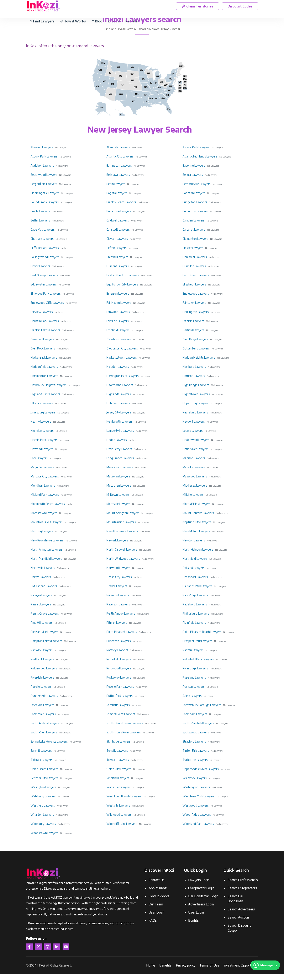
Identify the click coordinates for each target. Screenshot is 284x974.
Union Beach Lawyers (44, 769)
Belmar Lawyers (193, 174)
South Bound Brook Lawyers (124, 723)
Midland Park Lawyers (45, 494)
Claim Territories (199, 6)
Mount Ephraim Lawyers (198, 513)
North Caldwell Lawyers (121, 549)
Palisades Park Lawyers (197, 586)
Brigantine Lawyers (118, 211)
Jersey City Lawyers (118, 412)
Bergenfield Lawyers (44, 184)
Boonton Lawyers (194, 193)
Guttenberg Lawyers (196, 348)
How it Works (74, 21)
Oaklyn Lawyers (41, 577)
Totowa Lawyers (41, 759)
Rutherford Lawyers (119, 695)
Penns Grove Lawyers (45, 613)
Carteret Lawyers (194, 229)
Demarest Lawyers (195, 257)
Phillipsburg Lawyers (196, 613)
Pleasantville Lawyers (44, 631)
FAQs (153, 920)
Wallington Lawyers (43, 787)
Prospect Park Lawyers (197, 641)
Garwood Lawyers (42, 339)
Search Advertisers (241, 909)
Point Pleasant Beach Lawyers (202, 631)
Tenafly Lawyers (117, 750)
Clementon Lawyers (195, 238)
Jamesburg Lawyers (43, 412)
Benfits (193, 920)
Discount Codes (240, 6)
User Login (156, 912)
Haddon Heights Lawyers (199, 357)
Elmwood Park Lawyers (46, 293)
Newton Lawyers (194, 540)
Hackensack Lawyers (44, 357)
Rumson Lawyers (193, 686)
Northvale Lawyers (43, 567)
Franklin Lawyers (193, 321)
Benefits (165, 965)
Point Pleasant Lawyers (121, 631)
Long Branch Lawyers (120, 458)
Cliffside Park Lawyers (45, 248)
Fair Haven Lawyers (118, 302)
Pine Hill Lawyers (41, 622)
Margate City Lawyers (45, 476)
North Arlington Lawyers (46, 549)
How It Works (159, 896)
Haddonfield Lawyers (44, 366)
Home (150, 965)
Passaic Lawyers (41, 604)
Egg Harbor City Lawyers (122, 284)
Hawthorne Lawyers (119, 385)
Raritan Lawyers (193, 650)
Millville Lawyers (193, 494)
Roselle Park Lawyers (120, 686)
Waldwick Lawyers (194, 778)
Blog (98, 21)
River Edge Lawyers (195, 668)
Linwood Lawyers (42, 449)
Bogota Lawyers (116, 193)
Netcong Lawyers (42, 531)
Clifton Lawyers (116, 248)
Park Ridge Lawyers (195, 595)
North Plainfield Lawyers (46, 558)
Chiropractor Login (201, 888)
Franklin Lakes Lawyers (45, 330)
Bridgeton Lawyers (195, 202)
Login (115, 21)
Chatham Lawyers (42, 238)
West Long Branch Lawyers (123, 796)
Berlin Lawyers (115, 184)
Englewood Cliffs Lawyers (47, 302)
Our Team (156, 904)
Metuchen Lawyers (118, 485)
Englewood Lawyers (196, 293)
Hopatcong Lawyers (195, 403)
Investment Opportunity (240, 965)
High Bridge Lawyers (196, 385)
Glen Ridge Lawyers (195, 339)
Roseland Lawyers (194, 677)
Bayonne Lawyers (194, 165)
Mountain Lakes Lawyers (46, 522)
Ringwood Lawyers (118, 668)
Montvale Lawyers (118, 503)
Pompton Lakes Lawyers (46, 641)
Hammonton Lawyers (44, 376)
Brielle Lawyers (40, 211)
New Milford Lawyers (196, 531)
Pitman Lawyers (116, 622)
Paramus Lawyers (117, 595)
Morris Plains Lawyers (196, 503)
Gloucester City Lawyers (122, 348)
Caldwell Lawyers (117, 220)
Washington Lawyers (196, 787)
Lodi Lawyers (39, 458)
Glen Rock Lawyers (43, 348)
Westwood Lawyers (196, 805)
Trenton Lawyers (117, 759)
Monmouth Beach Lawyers (48, 503)
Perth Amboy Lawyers (120, 613)
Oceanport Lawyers (195, 577)
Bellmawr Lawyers (118, 174)
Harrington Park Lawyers (122, 376)
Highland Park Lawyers (45, 394)
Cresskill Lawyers (117, 257)
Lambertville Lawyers (120, 430)
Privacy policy (185, 965)
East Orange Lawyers (44, 275)
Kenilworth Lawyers (119, 421)
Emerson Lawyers (117, 293)
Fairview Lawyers (42, 312)
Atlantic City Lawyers (119, 156)
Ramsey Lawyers (117, 650)
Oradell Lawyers (116, 586)
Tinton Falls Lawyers (196, 750)
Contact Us (156, 880)
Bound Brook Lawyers (44, 202)
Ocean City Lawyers (119, 577)
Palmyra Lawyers (41, 595)
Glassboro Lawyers (118, 339)
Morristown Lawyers (44, 513)
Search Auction (238, 917)
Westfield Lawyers (43, 805)
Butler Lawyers (40, 220)
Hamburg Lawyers (194, 366)
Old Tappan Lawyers (44, 586)
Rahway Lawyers (41, 650)
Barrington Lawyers (119, 165)
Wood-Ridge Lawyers (197, 814)
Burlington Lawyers (195, 211)
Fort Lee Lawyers (117, 321)
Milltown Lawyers (117, 494)
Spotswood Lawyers (196, 732)
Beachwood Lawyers (44, 174)
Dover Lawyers (40, 266)
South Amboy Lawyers (45, 723)
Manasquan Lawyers (119, 467)
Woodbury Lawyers (43, 823)
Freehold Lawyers (117, 330)
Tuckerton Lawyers (195, 759)
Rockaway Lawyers (118, 677)
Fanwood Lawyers (118, 312)
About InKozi (158, 888)
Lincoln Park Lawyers (44, 439)
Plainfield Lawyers (194, 622)
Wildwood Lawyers (118, 814)
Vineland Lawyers (117, 778)
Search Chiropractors (242, 888)
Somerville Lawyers (195, 714)
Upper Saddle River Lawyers (201, 769)
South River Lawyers (44, 732)
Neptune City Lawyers (197, 522)
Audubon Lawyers (42, 165)
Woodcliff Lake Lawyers (121, 823)
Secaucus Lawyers (118, 705)
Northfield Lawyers (195, 558)
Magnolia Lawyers (42, 467)
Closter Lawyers (193, 248)
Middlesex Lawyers (195, 485)
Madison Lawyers (194, 458)
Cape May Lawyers (42, 229)
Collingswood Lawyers (45, 257)
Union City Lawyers (118, 769)
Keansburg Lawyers (195, 412)
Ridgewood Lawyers (44, 668)
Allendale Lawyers (118, 147)
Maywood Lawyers (195, 476)
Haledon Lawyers (117, 366)
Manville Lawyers (194, 467)
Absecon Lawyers (42, 147)
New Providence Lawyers (47, 540)
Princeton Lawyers (118, 641)
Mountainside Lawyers (121, 522)
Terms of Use (209, 965)
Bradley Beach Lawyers (121, 202)
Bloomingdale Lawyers (45, 193)
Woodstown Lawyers (44, 833)
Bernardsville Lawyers (196, 184)
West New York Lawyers (198, 796)
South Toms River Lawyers (123, 732)
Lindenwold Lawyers (196, 439)
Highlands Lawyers (118, 394)
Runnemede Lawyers (44, 695)
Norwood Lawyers (118, 567)
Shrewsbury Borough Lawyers (202, 705)
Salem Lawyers (192, 695)
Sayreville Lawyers (42, 705)
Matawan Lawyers (118, 476)
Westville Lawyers (118, 805)
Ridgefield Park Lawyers (198, 659)
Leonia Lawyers (193, 430)
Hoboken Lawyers (118, 403)
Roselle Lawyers (41, 686)
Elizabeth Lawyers (194, 284)
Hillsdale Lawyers (42, 403)
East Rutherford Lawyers (122, 275)
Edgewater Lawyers (44, 284)
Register (132, 21)
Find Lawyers (43, 21)
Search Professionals (243, 880)
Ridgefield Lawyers (118, 659)
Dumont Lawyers (117, 266)
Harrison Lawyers (194, 376)
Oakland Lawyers (193, 567)
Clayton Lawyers (117, 238)
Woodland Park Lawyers (198, 823)
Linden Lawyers (116, 439)
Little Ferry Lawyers (119, 449)
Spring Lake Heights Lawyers (49, 741)
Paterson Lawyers (118, 604)
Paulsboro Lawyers (195, 604)
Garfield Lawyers (193, 330)
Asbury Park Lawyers (196, 147)
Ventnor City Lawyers (44, 778)
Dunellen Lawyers (194, 266)
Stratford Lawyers (194, 741)
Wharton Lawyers (42, 814)
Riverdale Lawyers (42, 677)
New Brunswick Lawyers (122, 531)
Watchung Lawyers (43, 796)
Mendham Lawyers (43, 485)
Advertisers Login (201, 904)
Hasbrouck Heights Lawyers (48, 385)
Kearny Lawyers (41, 421)
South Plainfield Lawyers (198, 723)
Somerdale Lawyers (43, 714)
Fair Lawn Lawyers (194, 302)
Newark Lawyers (117, 540)
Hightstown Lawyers (196, 394)
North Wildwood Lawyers (123, 558)
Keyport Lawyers (194, 421)
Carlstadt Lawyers (118, 229)
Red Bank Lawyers (42, 659)
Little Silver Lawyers (195, 449)
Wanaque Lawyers (118, 787)
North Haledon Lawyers (198, 549)
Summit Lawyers (41, 750)
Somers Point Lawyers (120, 714)
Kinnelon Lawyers (42, 430)
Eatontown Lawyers (196, 275)
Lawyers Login (199, 880)
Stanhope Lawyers (118, 741)
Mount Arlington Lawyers (122, 513)
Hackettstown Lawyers (121, 357)
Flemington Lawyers (196, 312)
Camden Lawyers (193, 220)
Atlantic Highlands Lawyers (200, 156)
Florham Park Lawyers (45, 321)
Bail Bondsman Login (203, 896)
